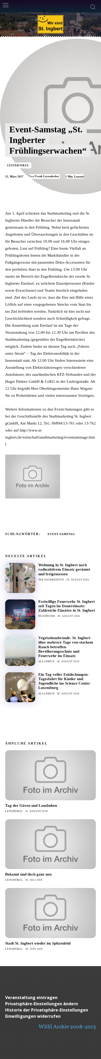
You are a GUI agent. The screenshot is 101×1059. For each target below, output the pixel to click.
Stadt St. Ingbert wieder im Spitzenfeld (37, 943)
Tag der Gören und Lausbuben (31, 805)
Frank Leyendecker (47, 176)
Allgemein (46, 661)
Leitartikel (18, 165)
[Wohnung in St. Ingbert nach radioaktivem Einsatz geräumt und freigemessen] (20, 578)
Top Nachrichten (51, 579)
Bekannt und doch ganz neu (28, 874)
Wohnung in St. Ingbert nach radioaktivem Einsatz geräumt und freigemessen (64, 569)
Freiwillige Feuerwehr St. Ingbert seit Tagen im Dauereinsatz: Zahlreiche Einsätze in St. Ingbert (66, 606)
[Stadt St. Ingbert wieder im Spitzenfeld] (50, 913)
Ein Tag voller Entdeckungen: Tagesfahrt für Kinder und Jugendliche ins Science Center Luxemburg (64, 681)
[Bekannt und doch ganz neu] (50, 844)
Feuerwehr (46, 616)
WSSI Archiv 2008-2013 (67, 1027)
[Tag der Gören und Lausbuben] (50, 775)
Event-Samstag (61, 534)
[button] (50, 1003)
